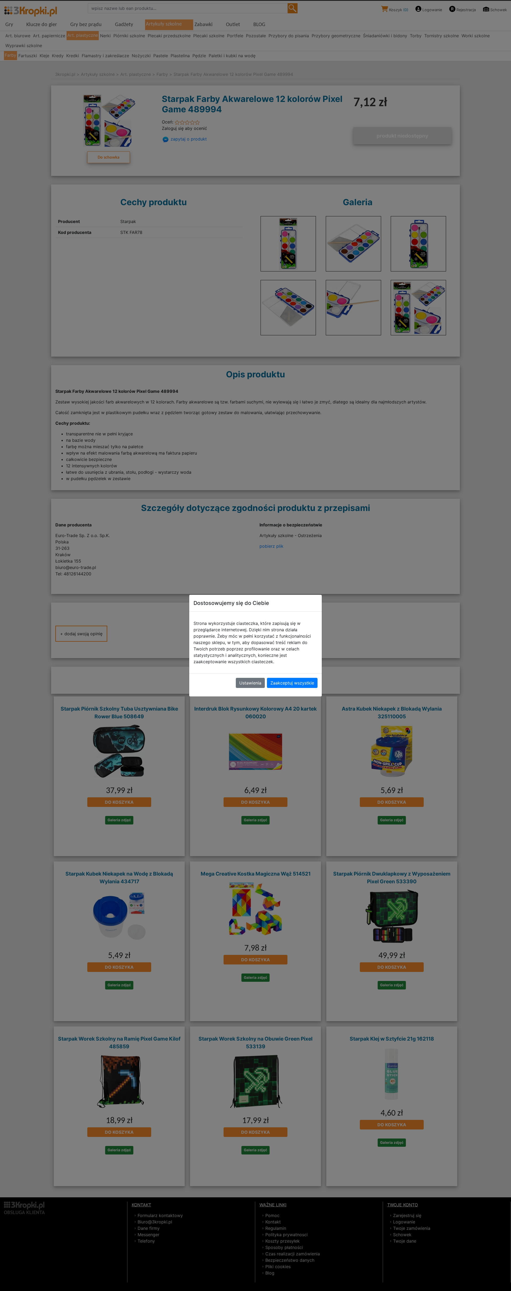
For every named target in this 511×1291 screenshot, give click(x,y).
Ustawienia (250, 683)
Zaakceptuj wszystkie (292, 683)
